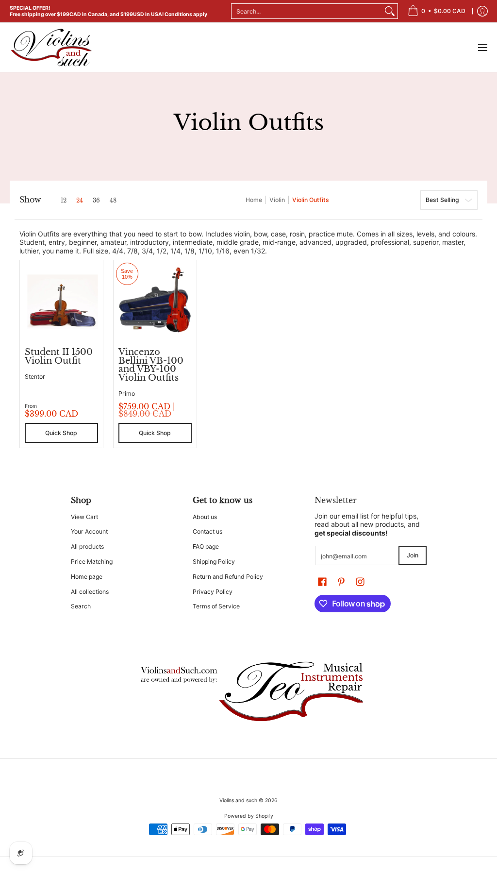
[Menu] (482, 47)
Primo (126, 393)
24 (79, 200)
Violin (277, 199)
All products (87, 546)
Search (81, 606)
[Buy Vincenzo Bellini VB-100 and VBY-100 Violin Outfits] (155, 301)
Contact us (207, 531)
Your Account (89, 531)
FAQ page (206, 546)
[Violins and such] (51, 47)
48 (113, 200)
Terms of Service (216, 606)
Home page (86, 576)
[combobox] (307, 11)
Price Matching (92, 561)
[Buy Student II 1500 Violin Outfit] (61, 301)
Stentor (35, 376)
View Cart (84, 517)
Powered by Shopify (248, 816)
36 (96, 200)
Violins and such (238, 800)
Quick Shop (61, 433)
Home (254, 199)
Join (412, 555)
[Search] (390, 11)
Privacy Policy (212, 591)
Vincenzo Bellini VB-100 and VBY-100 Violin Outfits (150, 365)
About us (205, 517)
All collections (90, 591)
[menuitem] (436, 11)
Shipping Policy (214, 561)
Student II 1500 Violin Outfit (59, 356)
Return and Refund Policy (228, 576)
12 (63, 200)
